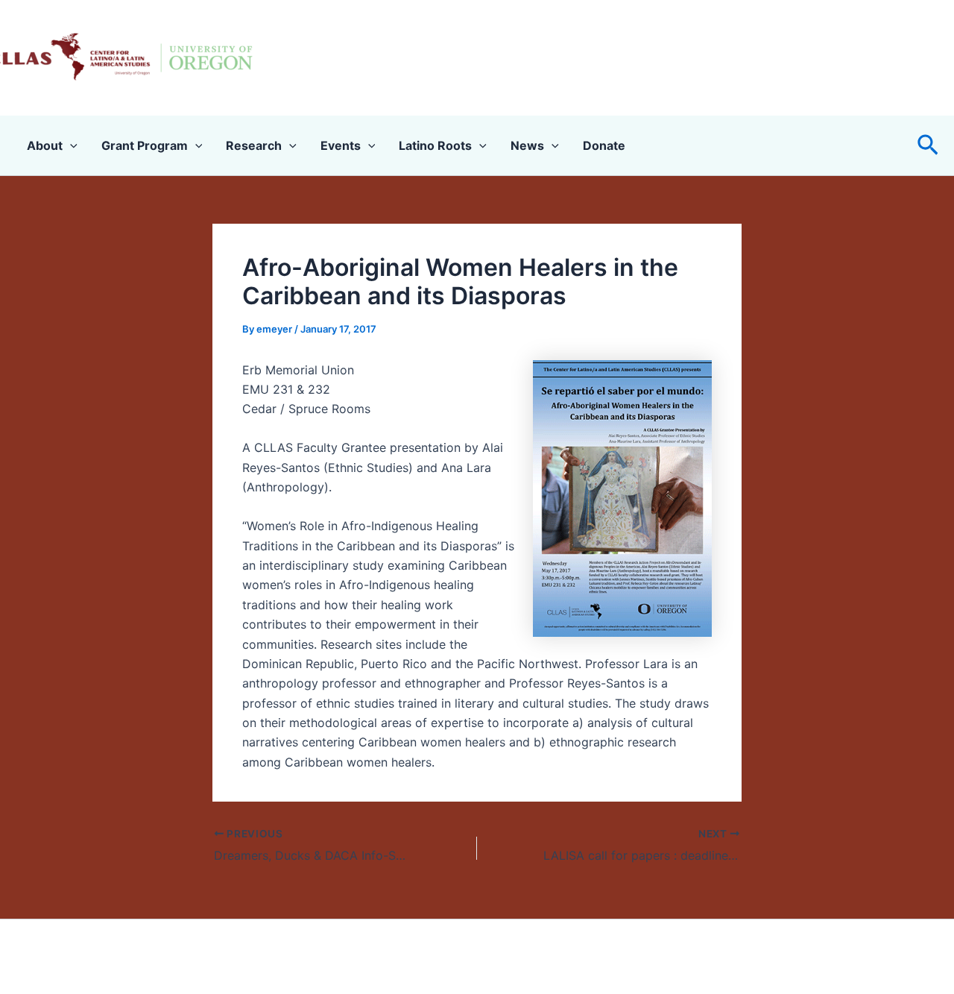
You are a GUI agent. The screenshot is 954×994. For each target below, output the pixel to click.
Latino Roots (435, 145)
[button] (928, 145)
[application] (70, 145)
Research (254, 145)
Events (340, 145)
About (45, 145)
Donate (604, 145)
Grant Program (144, 145)
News (527, 145)
